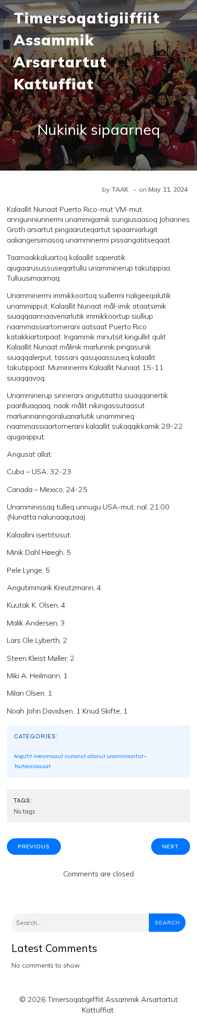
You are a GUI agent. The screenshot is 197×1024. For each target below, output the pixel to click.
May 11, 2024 (168, 189)
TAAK (120, 189)
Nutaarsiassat (33, 766)
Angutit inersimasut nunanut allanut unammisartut (78, 756)
